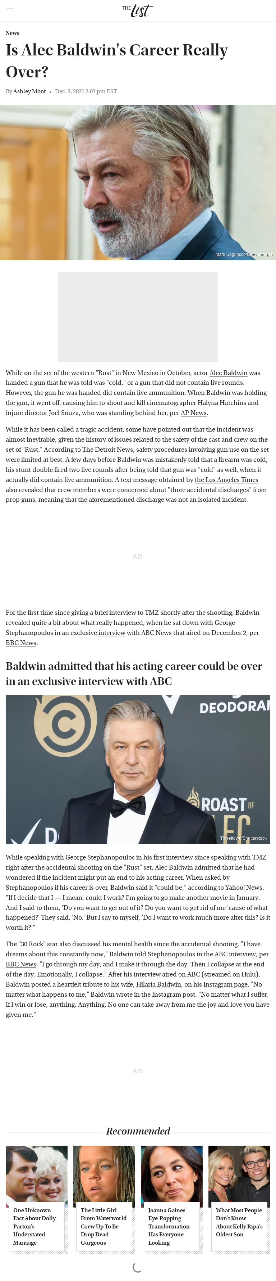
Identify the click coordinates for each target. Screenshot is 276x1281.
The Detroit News (107, 450)
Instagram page (225, 984)
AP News (194, 413)
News (12, 33)
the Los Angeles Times (226, 480)
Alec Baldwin (229, 373)
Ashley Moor (29, 91)
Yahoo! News (243, 888)
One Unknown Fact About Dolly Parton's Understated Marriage (34, 1226)
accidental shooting (74, 867)
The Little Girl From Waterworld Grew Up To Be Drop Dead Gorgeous (103, 1226)
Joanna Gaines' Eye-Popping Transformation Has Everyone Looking (169, 1226)
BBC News (21, 643)
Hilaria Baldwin (158, 984)
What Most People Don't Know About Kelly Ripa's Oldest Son (239, 1222)
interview (111, 633)
